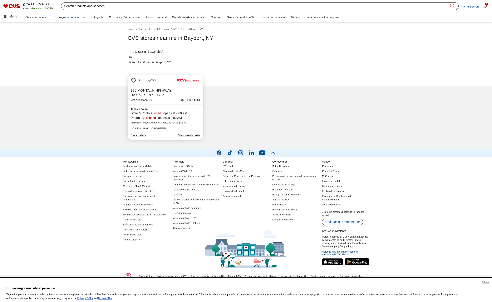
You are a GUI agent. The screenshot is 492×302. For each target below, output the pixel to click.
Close (485, 282)
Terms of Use (105, 298)
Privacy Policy (85, 298)
